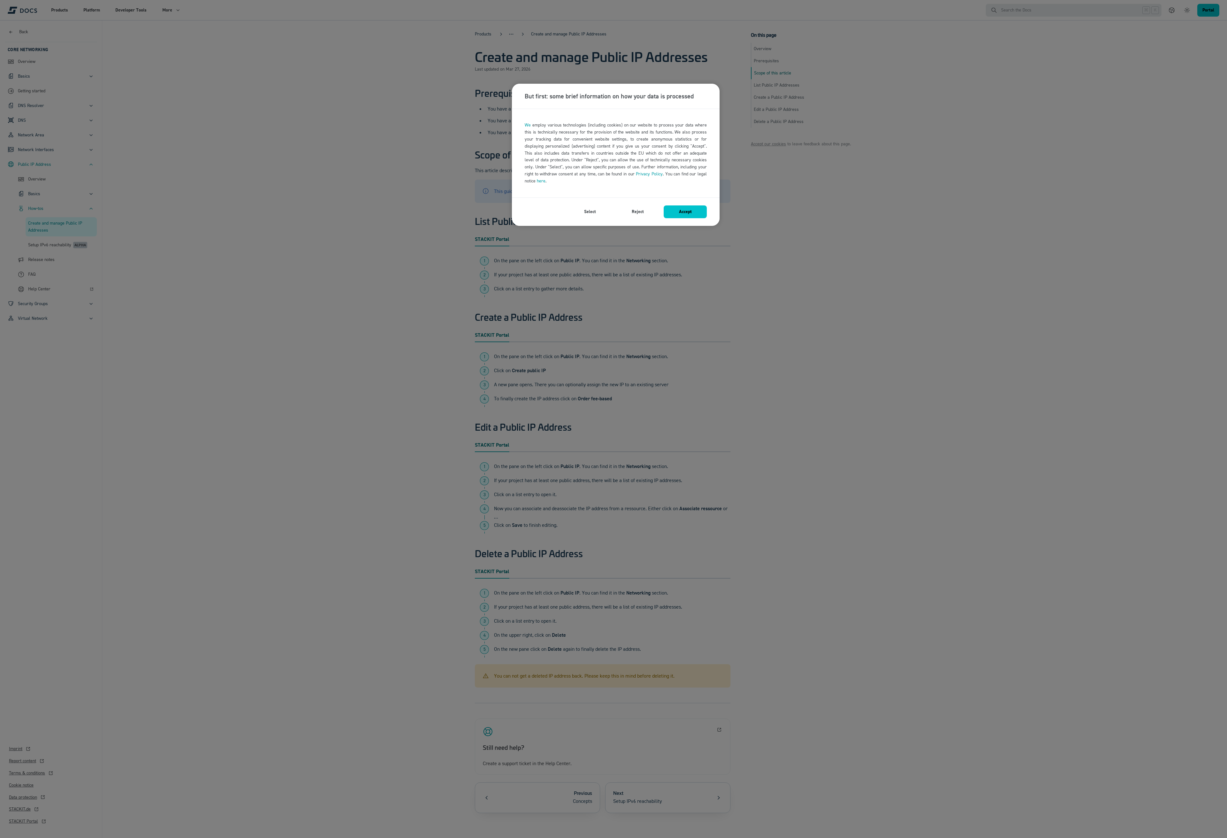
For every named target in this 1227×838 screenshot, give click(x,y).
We (528, 125)
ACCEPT (685, 212)
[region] (616, 155)
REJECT (638, 212)
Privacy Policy (649, 174)
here (541, 181)
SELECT (590, 212)
